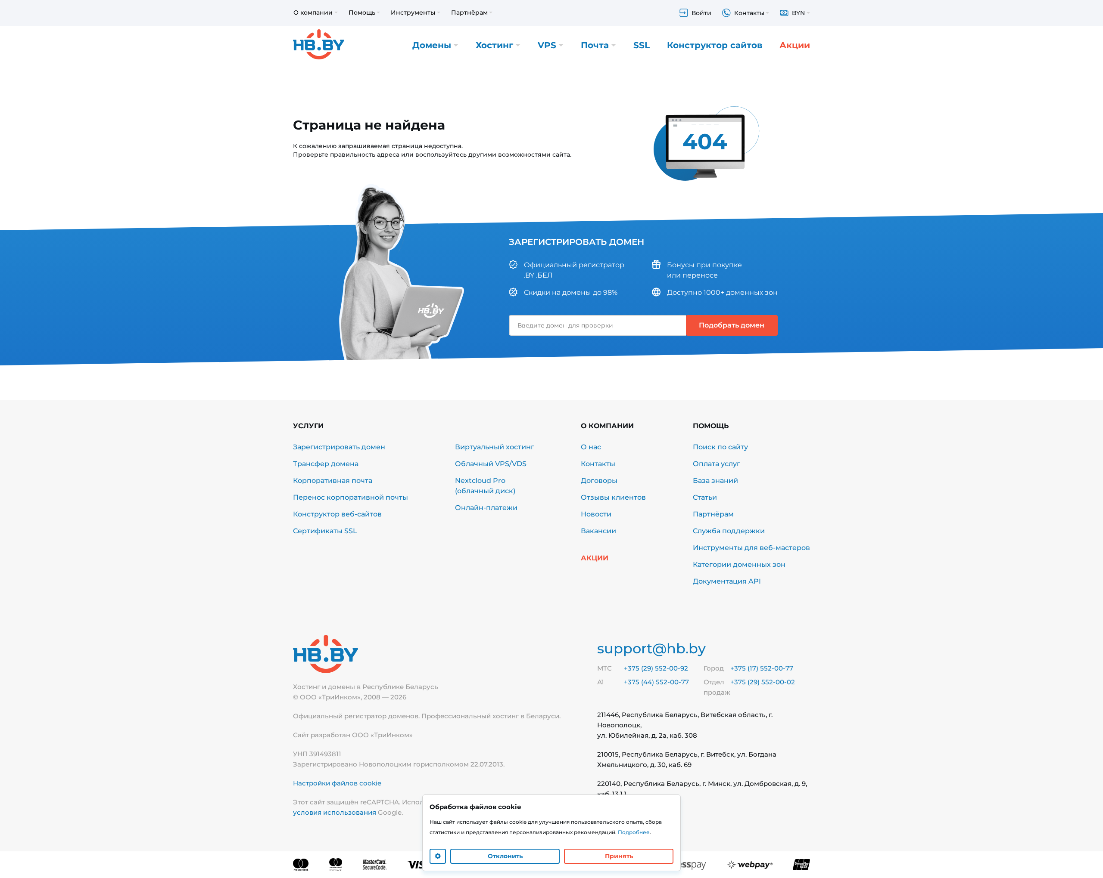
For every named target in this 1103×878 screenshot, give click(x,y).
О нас (591, 447)
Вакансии (598, 531)
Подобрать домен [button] (731, 325)
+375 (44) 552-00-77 (656, 682)
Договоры (599, 480)
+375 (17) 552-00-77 (761, 668)
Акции (794, 45)
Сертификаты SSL (325, 531)
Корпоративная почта (332, 480)
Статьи (705, 497)
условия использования (334, 812)
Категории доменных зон (739, 564)
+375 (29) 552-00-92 (656, 668)
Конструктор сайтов (714, 45)
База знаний (715, 480)
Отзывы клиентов (613, 497)
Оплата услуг (716, 464)
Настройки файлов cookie (337, 783)
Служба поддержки (729, 531)
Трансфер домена (325, 464)
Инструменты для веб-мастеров (751, 548)
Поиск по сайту (720, 447)
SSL (641, 45)
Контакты (598, 464)
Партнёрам (713, 514)
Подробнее (634, 832)
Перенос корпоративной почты (350, 497)
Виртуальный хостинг (494, 447)
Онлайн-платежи (486, 508)
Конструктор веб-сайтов (337, 514)
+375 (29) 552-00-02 (762, 682)
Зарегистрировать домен (339, 447)
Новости (596, 514)
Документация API (727, 581)
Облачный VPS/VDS (491, 464)
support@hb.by (651, 648)
